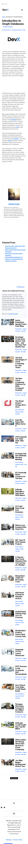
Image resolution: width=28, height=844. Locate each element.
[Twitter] (4, 807)
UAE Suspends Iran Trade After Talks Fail (21, 440)
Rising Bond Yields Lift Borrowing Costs (19, 579)
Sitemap (8, 840)
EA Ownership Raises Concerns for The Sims (20, 476)
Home (3, 17)
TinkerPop (13, 119)
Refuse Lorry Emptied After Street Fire (20, 527)
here (17, 127)
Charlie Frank (14, 204)
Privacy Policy (17, 840)
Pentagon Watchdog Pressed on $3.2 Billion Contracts (19, 708)
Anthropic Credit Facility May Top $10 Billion (20, 726)
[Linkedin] (1, 807)
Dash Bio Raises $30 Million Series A (20, 423)
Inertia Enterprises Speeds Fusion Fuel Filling (20, 323)
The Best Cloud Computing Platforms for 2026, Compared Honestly (20, 384)
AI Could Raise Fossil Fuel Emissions (19, 509)
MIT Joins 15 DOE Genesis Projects (20, 542)
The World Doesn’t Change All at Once (20, 404)
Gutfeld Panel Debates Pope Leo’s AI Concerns (20, 615)
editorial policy (13, 314)
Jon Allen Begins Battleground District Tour (20, 763)
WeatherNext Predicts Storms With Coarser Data (20, 634)
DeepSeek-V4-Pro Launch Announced (19, 652)
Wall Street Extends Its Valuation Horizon (19, 596)
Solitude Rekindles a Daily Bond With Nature (20, 492)
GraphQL (16, 138)
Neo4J (10, 140)
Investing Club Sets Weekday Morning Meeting (20, 457)
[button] (22, 10)
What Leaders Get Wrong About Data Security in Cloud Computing (20, 745)
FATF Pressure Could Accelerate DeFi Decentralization (21, 670)
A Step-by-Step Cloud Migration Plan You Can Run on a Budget (20, 561)
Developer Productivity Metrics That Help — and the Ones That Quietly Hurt (20, 342)
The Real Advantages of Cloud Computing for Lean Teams (21, 363)
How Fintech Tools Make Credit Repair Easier (20, 688)
